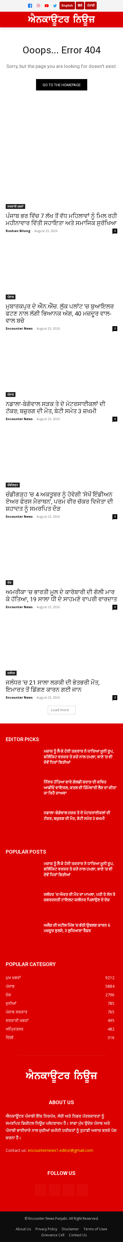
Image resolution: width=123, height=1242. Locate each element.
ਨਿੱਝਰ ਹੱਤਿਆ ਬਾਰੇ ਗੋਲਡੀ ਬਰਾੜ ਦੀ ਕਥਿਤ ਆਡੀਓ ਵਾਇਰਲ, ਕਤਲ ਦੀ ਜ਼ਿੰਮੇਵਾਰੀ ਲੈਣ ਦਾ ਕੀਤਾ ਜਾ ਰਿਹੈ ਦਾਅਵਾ (80, 787)
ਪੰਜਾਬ (10, 297)
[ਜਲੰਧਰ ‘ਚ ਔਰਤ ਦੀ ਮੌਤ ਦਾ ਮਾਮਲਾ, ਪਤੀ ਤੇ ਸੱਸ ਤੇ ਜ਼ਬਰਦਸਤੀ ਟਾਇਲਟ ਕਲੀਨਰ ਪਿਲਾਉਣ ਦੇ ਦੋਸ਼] (22, 903)
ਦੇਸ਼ (9, 582)
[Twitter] (55, 5)
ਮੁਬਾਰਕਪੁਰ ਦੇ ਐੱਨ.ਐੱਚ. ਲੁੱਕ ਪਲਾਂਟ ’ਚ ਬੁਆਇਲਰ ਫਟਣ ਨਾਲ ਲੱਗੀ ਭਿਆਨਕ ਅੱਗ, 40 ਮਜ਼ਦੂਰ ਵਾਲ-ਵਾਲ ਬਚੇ (60, 313)
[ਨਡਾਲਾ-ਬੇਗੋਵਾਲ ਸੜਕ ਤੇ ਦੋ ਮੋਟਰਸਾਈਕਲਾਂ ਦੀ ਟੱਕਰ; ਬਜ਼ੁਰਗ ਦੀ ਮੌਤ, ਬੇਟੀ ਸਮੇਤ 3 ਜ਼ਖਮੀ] (61, 369)
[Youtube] (82, 1190)
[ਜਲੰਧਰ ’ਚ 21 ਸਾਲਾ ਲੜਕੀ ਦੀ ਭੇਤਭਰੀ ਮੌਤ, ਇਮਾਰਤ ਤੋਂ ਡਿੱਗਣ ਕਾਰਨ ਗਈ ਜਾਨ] (61, 648)
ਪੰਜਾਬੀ (91, 5)
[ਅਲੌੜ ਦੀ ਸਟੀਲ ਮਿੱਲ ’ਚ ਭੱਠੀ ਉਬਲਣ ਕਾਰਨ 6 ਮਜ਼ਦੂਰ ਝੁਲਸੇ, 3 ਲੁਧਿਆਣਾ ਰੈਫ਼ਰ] (22, 934)
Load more (60, 709)
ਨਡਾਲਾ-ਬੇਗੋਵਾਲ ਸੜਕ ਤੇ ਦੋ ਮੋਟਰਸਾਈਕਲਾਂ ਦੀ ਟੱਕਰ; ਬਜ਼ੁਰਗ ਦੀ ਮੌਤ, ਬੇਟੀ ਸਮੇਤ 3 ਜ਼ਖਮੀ (55, 408)
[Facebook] (30, 5)
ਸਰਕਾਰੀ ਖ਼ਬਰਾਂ (15, 206)
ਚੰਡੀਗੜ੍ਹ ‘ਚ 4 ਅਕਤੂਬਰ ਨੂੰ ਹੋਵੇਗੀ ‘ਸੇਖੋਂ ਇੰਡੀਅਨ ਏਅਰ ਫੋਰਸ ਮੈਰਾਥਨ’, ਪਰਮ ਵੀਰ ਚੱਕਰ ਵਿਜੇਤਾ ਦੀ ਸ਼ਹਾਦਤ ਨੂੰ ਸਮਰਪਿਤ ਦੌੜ (59, 501)
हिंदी (80, 5)
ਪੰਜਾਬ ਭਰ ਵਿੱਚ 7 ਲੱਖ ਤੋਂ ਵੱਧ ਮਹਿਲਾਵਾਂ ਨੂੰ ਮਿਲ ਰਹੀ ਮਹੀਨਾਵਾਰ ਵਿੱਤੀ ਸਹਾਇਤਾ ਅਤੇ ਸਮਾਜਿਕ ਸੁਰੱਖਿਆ (61, 220)
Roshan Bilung (18, 231)
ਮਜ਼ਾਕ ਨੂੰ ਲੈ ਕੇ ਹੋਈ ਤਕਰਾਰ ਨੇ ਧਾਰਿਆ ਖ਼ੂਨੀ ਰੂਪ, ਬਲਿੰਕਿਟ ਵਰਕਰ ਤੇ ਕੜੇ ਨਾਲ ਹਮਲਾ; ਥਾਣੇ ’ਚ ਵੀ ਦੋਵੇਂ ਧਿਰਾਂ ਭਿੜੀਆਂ (79, 757)
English (67, 5)
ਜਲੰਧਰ (11, 673)
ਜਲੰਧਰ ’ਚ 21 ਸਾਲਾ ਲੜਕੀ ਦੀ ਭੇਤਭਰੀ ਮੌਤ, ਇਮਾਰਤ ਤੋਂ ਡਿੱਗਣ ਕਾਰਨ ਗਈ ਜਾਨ (53, 686)
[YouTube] (46, 5)
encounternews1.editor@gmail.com (60, 1150)
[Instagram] (38, 5)
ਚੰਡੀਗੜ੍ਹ (12, 485)
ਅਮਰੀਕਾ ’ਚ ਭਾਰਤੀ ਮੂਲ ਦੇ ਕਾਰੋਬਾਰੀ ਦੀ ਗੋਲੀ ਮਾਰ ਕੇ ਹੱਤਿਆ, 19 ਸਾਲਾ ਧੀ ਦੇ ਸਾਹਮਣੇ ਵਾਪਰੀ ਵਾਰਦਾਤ (61, 596)
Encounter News (19, 328)
